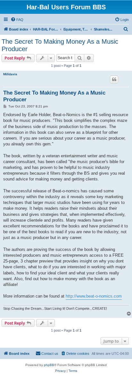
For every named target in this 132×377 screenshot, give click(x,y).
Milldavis (10, 74)
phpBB (49, 365)
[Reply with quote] (114, 79)
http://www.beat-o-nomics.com (94, 296)
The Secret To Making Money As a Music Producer (60, 45)
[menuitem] (17, 19)
